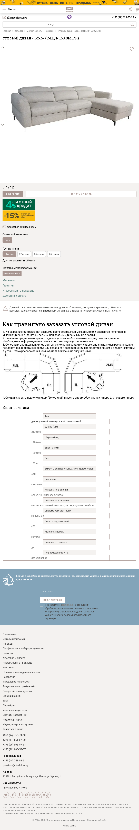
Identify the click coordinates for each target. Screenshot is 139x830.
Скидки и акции (12, 695)
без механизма (12, 273)
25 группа (54, 254)
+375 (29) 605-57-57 (123, 17)
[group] (72, 109)
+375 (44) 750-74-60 (14, 735)
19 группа (9, 254)
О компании (9, 634)
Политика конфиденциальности (21, 672)
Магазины (9, 280)
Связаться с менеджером (21, 227)
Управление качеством (16, 681)
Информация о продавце (18, 290)
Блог (5, 700)
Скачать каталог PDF (15, 714)
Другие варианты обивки (19, 260)
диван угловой (39, 421)
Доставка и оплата (14, 295)
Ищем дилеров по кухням (18, 724)
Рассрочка (9, 676)
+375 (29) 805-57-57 (14, 749)
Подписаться (52, 600)
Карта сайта (69, 825)
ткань (7, 240)
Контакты (8, 667)
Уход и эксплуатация (15, 710)
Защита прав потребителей (19, 686)
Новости (8, 653)
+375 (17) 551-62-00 (14, 739)
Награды (8, 643)
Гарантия (8, 285)
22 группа (24, 254)
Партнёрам (9, 705)
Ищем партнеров (13, 719)
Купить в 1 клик (81, 194)
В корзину (13, 194)
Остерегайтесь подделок (17, 691)
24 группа (39, 254)
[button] (2, 47)
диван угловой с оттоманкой (65, 421)
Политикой (68, 604)
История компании (14, 639)
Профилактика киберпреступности (23, 648)
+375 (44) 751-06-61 (14, 760)
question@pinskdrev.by (15, 765)
